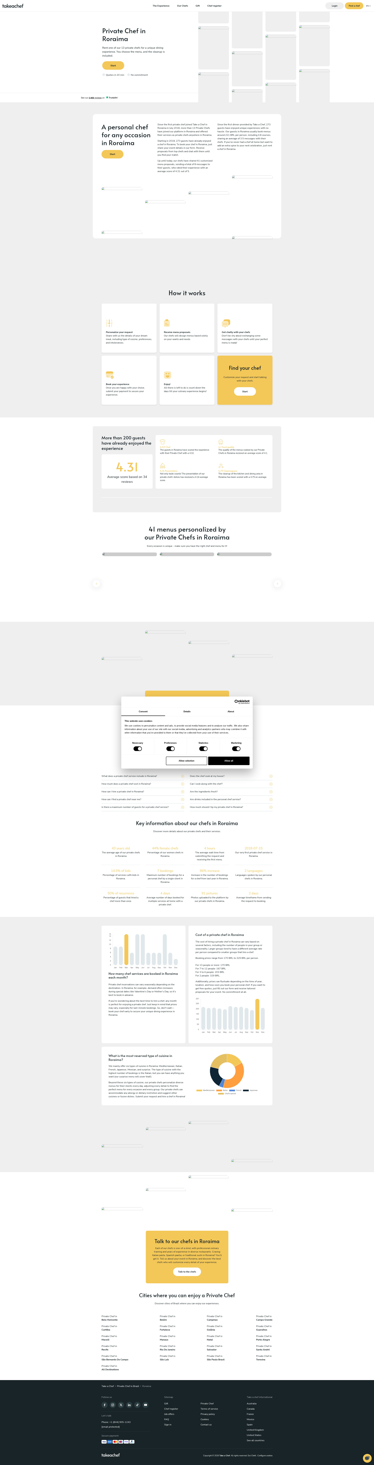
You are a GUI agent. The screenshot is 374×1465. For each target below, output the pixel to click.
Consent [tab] (143, 711)
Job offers (169, 1414)
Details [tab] (187, 711)
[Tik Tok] (137, 1404)
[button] (96, 583)
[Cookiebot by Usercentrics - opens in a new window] (237, 702)
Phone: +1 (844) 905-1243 (116, 1422)
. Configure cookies (264, 1455)
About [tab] (231, 711)
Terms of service (209, 1408)
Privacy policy (208, 1414)
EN (367, 6)
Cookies (205, 1419)
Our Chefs (182, 5)
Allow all (228, 761)
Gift (198, 5)
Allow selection (186, 761)
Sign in (167, 1424)
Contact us (206, 1424)
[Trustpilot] (99, 97)
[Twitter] (121, 1404)
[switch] (170, 748)
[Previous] (96, 583)
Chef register (214, 5)
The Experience (161, 5)
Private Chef (207, 1403)
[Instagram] (113, 1404)
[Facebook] (105, 1404)
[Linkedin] (129, 1404)
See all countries (255, 1440)
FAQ (166, 1419)
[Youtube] (145, 1404)
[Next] (277, 583)
